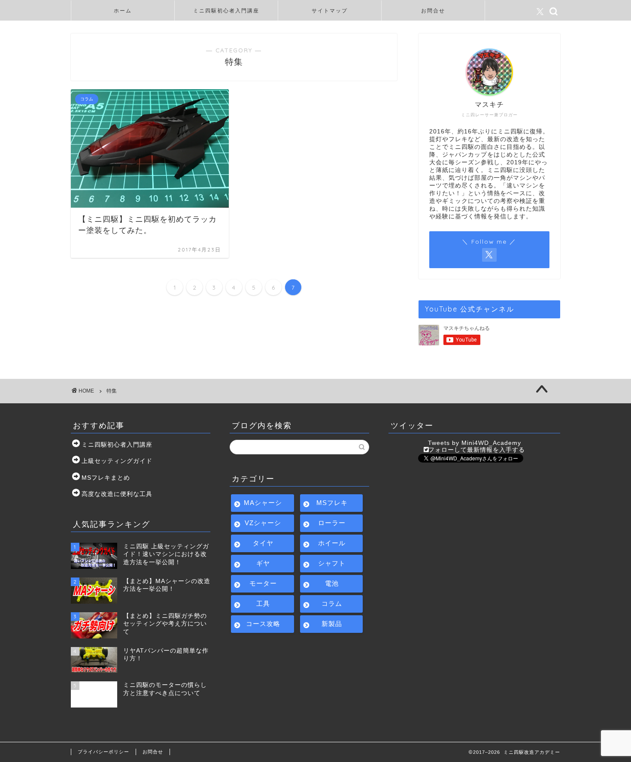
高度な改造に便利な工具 (117, 494)
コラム (332, 603)
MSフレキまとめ (106, 478)
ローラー (332, 522)
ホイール (332, 543)
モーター (263, 583)
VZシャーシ (263, 522)
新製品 (332, 623)
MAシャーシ (263, 502)
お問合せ (433, 10)
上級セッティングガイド (117, 461)
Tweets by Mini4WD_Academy (474, 443)
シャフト (332, 563)
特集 (111, 391)
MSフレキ (332, 502)
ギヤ (263, 563)
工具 (263, 603)
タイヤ (263, 543)
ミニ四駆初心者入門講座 (226, 10)
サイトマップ (330, 10)
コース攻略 (263, 623)
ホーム (123, 10)
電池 (332, 583)
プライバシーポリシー (103, 751)
